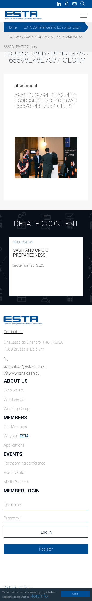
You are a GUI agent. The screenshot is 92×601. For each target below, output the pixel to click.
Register (46, 549)
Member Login (21, 491)
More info (38, 596)
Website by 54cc (18, 587)
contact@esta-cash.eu (28, 366)
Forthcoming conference (24, 463)
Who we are (14, 390)
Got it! (75, 593)
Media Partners (16, 482)
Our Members (15, 426)
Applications (14, 445)
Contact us (13, 332)
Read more (46, 266)
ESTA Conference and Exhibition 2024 (52, 27)
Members (15, 418)
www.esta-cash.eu (24, 373)
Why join (16, 436)
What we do (14, 399)
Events (13, 454)
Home (12, 27)
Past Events (14, 472)
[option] (46, 266)
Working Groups (18, 408)
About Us (16, 381)
